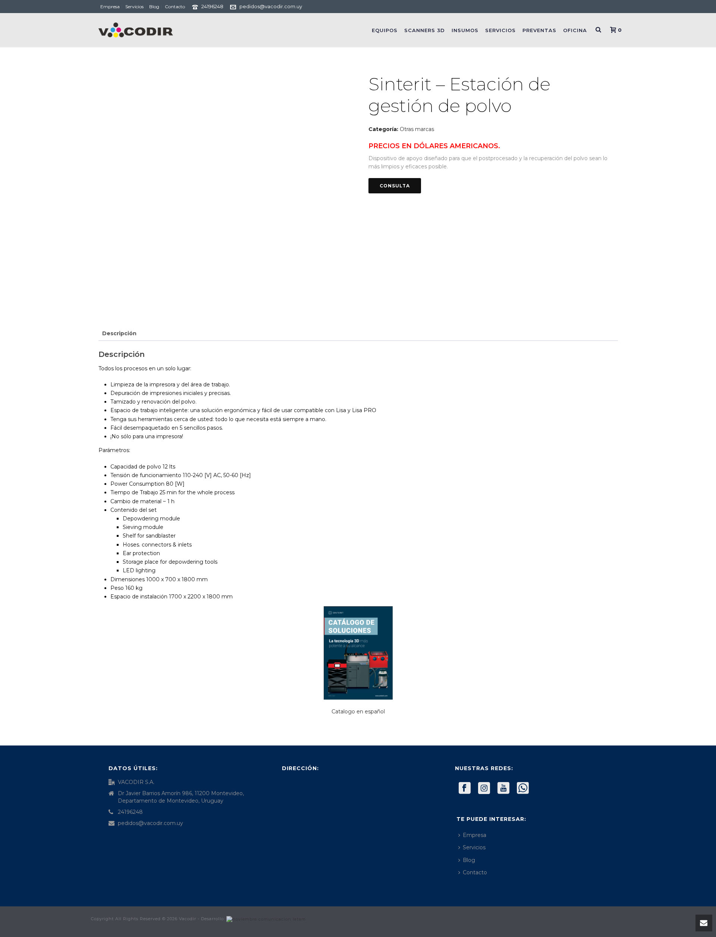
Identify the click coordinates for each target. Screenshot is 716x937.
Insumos (465, 30)
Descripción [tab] (119, 333)
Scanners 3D (424, 30)
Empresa (474, 835)
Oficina (575, 30)
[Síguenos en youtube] (503, 788)
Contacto (475, 872)
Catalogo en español (358, 711)
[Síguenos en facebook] (465, 788)
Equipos (385, 30)
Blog (469, 860)
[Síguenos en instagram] (484, 788)
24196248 (212, 6)
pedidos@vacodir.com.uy (270, 6)
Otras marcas (417, 129)
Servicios (500, 30)
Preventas (539, 30)
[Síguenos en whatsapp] (523, 788)
